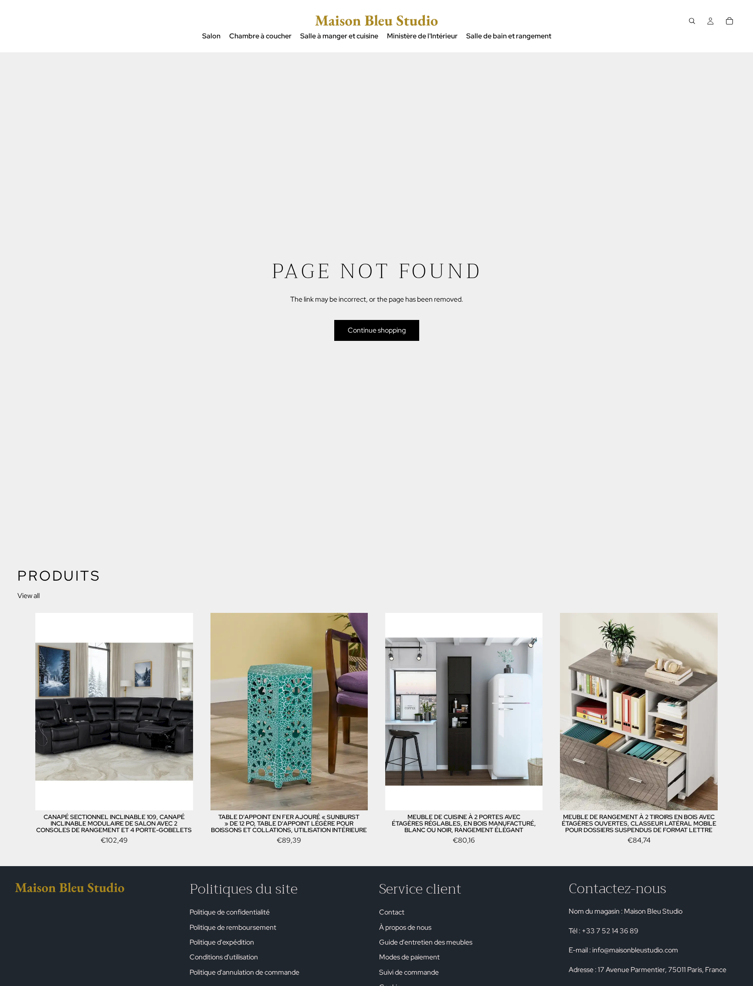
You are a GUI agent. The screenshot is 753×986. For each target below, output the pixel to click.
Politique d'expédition (222, 942)
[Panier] (729, 21)
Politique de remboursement (233, 927)
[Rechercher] (692, 21)
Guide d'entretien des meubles (425, 942)
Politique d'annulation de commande (244, 972)
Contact (391, 912)
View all (28, 595)
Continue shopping (377, 330)
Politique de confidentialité (230, 912)
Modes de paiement (409, 957)
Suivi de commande (409, 972)
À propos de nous (405, 927)
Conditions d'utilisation (224, 957)
